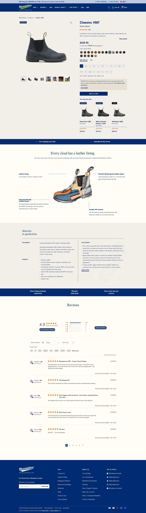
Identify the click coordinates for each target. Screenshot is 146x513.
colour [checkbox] (68, 350)
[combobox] (52, 342)
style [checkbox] (39, 350)
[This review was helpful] (111, 373)
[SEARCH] (109, 7)
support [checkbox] (45, 350)
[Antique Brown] (92, 52)
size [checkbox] (32, 350)
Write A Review (100, 328)
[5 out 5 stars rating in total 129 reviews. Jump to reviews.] (99, 128)
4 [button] (76, 445)
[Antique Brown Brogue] (92, 56)
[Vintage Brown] (102, 52)
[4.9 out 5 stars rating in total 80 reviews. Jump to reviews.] (83, 128)
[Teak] (99, 52)
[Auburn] (120, 52)
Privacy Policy (45, 510)
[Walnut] (85, 52)
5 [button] (79, 445)
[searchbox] (35, 342)
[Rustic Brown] (81, 52)
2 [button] (69, 445)
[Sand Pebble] (95, 56)
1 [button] (66, 445)
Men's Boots (22, 17)
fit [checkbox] (35, 350)
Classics (31, 17)
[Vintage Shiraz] (124, 52)
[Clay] (113, 52)
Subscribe (45, 486)
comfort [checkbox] (63, 350)
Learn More (85, 270)
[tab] (84, 60)
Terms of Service (54, 510)
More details (123, 38)
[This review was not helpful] (114, 373)
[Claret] (117, 52)
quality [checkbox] (56, 350)
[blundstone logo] (25, 7)
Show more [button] (75, 350)
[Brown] (88, 52)
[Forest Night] (88, 56)
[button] (103, 46)
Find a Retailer (101, 1)
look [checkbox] (51, 350)
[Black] (106, 52)
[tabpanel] (34, 176)
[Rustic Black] (110, 52)
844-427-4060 (114, 1)
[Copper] (95, 52)
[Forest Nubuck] (85, 56)
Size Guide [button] (84, 88)
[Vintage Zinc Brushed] (81, 56)
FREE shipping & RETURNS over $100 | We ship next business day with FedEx (41, 1)
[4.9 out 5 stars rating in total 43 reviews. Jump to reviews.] (115, 128)
